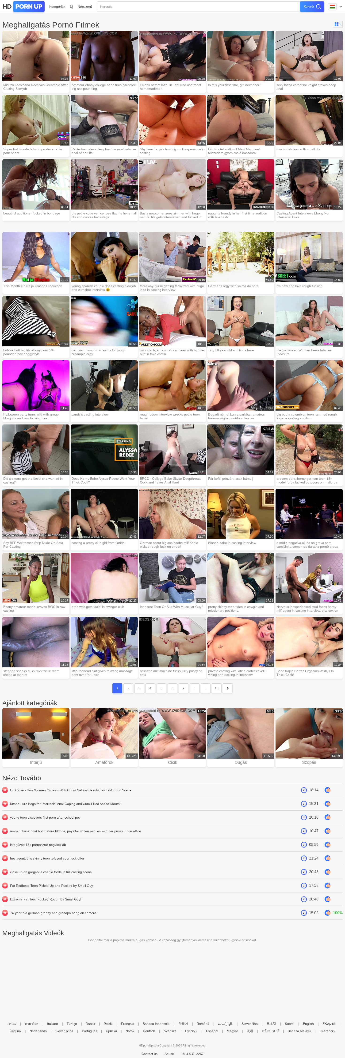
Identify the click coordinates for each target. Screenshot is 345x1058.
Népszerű (85, 6)
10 (216, 688)
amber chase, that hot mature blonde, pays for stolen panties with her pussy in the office (75, 831)
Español (212, 1031)
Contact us (149, 1054)
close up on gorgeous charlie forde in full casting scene (51, 872)
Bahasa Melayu (299, 1031)
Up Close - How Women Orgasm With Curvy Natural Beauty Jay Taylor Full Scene (70, 790)
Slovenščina (64, 1031)
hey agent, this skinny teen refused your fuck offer (47, 858)
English (308, 1024)
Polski (108, 1024)
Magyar (232, 1031)
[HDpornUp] (23, 6)
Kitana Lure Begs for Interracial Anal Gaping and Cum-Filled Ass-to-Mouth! (65, 804)
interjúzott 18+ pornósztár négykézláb (38, 845)
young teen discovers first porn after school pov (45, 817)
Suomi (289, 1024)
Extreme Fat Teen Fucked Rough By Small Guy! (45, 899)
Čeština (15, 1031)
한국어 (183, 1024)
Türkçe (72, 1024)
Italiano (52, 1024)
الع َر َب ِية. (225, 1024)
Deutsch (149, 1031)
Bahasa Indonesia (156, 1024)
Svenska (170, 1031)
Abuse (169, 1054)
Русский (191, 1031)
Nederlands (38, 1031)
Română (203, 1024)
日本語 (271, 1024)
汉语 (250, 1031)
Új (71, 6)
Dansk (90, 1024)
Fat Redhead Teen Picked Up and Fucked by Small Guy (51, 886)
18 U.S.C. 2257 (192, 1054)
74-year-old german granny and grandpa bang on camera (53, 913)
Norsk (130, 1031)
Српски (111, 1031)
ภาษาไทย (31, 1024)
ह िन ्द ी (270, 1031)
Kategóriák (57, 6)
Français (127, 1024)
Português (89, 1031)
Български (327, 1031)
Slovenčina (250, 1024)
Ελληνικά (329, 1024)
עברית (12, 1024)
